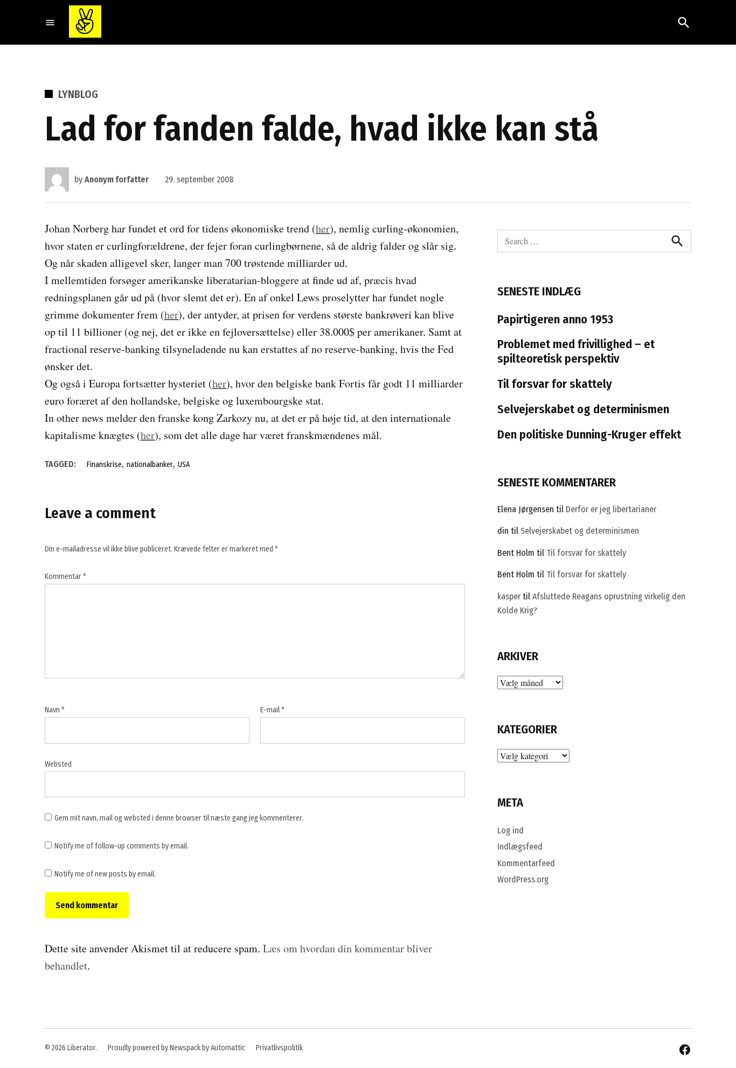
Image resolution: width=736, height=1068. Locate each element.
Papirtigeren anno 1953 (555, 319)
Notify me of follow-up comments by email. (121, 846)
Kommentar (65, 576)
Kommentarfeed (526, 863)
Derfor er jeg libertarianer (611, 509)
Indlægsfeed (520, 846)
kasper (508, 596)
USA (184, 464)
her (323, 228)
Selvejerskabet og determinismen (583, 409)
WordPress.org (522, 879)
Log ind (510, 830)
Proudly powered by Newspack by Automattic (176, 1047)
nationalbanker (150, 464)
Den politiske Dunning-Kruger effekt (589, 434)
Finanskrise (104, 464)
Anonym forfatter (117, 179)
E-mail (272, 710)
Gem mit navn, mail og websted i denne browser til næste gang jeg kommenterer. (178, 818)
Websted (58, 764)
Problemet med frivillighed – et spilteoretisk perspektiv (576, 351)
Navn (55, 710)
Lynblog (78, 94)
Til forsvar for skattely (554, 384)
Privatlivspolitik (279, 1047)
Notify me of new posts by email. (105, 874)
